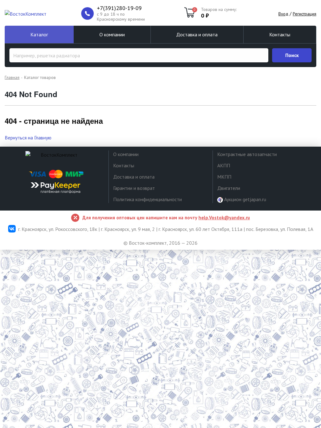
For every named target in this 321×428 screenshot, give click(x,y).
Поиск (292, 55)
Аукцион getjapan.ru (244, 199)
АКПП (223, 165)
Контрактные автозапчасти (247, 154)
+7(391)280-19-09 (119, 8)
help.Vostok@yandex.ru (224, 218)
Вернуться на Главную (28, 137)
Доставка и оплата (197, 34)
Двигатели (228, 188)
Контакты (279, 34)
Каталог (39, 34)
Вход (283, 14)
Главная (12, 77)
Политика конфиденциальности (147, 199)
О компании (112, 34)
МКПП (224, 177)
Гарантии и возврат (134, 188)
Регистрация (304, 14)
